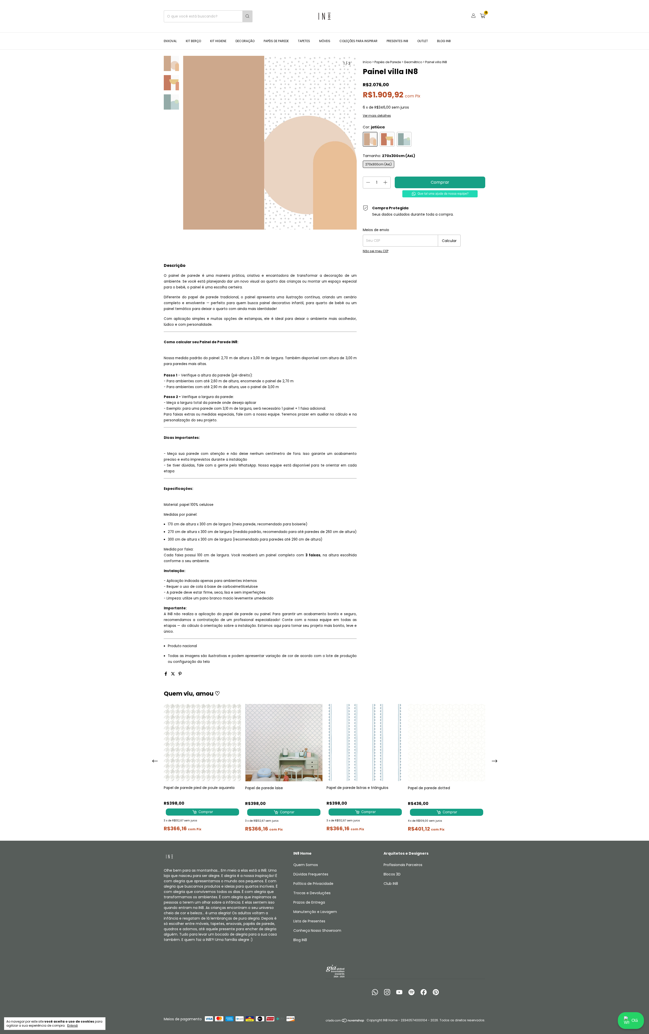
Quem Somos (305, 864)
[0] (482, 16)
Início (367, 62)
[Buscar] (247, 16)
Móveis (324, 41)
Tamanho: (389, 155)
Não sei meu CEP (375, 251)
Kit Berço (193, 41)
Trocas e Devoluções (312, 892)
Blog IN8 (444, 41)
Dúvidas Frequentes (310, 874)
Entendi (72, 1025)
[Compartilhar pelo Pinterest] (180, 674)
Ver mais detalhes (377, 115)
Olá (635, 1020)
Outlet (422, 41)
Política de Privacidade (313, 883)
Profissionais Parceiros (403, 864)
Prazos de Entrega (309, 902)
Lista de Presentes (309, 921)
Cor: (374, 127)
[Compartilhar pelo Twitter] (173, 674)
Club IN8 (391, 883)
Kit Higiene (218, 41)
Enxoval (170, 41)
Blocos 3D (392, 874)
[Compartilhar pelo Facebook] (166, 674)
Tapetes (304, 41)
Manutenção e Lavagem (315, 911)
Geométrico (413, 62)
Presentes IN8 (397, 41)
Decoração (245, 41)
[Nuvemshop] (345, 1021)
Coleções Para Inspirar (358, 41)
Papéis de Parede (276, 41)
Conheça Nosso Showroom (317, 930)
